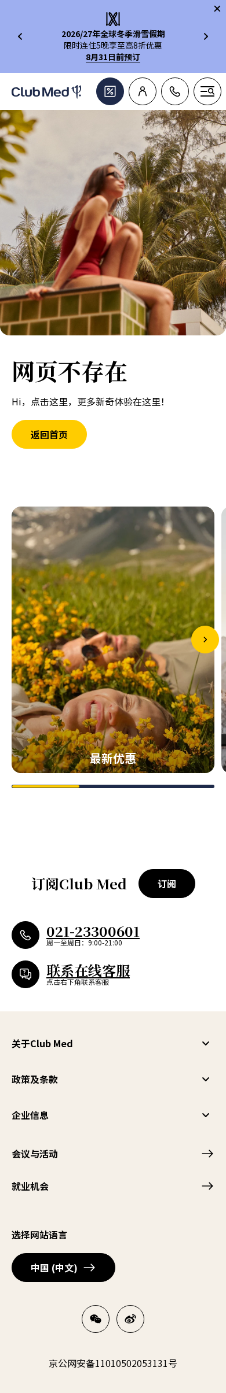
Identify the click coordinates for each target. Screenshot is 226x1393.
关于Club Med (42, 1043)
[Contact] (175, 91)
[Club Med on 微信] (96, 1319)
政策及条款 (35, 1079)
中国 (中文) (54, 1267)
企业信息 (30, 1115)
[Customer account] (142, 91)
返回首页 (49, 434)
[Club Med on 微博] (130, 1319)
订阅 (167, 884)
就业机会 (30, 1186)
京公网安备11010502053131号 (113, 1363)
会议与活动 (35, 1154)
